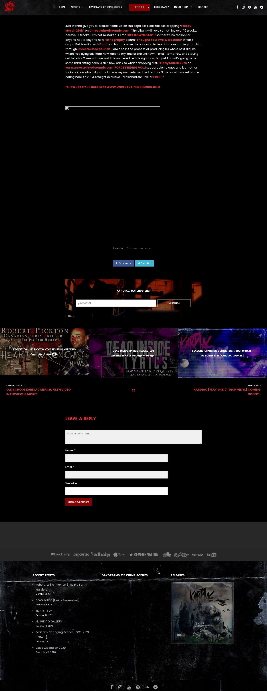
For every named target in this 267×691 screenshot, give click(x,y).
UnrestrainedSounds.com (109, 30)
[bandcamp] (261, 7)
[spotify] (249, 7)
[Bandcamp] (60, 555)
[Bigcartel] (81, 555)
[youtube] (255, 7)
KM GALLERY (44, 611)
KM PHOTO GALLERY (49, 621)
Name (70, 450)
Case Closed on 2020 (51, 648)
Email (69, 467)
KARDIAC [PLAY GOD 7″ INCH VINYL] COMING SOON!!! (227, 390)
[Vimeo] (197, 555)
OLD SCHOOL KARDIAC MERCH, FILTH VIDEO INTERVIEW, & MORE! (38, 390)
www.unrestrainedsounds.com (89, 67)
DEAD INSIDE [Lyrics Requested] (57, 600)
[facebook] (237, 7)
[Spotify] (181, 555)
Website (71, 483)
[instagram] (243, 7)
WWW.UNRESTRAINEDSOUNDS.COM (134, 87)
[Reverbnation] (144, 555)
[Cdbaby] (101, 555)
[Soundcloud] (167, 555)
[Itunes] (119, 555)
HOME (119, 248)
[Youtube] (212, 555)
